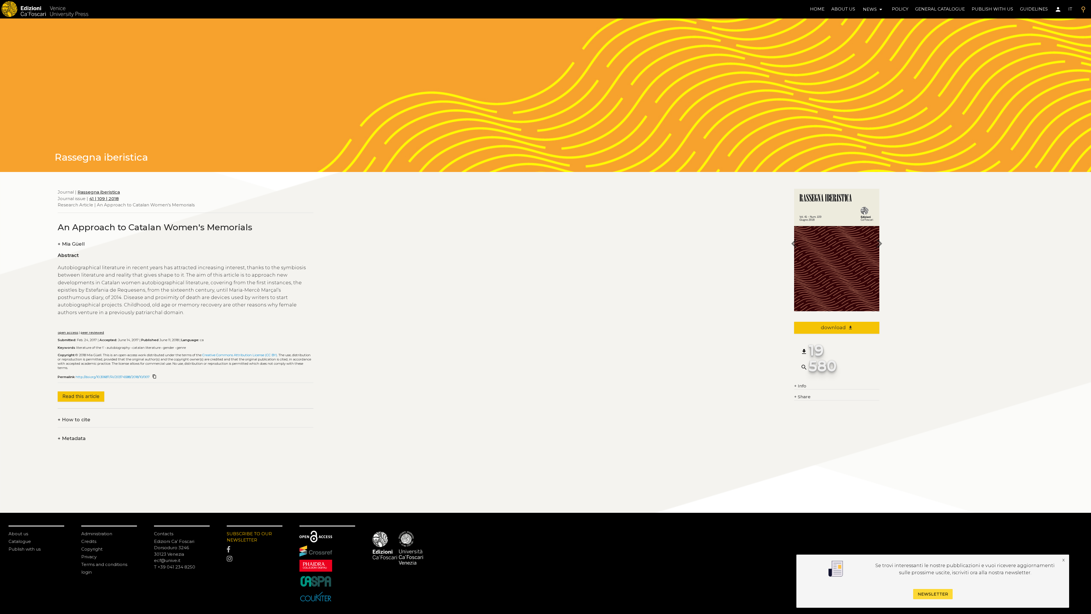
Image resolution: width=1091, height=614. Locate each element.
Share (802, 396)
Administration (96, 533)
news (873, 9)
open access (68, 333)
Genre (181, 348)
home (817, 9)
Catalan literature (146, 348)
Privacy (89, 556)
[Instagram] (254, 559)
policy (900, 9)
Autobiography (118, 348)
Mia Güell (71, 244)
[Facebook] (254, 549)
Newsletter (933, 594)
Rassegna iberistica (99, 192)
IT (1070, 9)
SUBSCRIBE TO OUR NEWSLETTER (249, 537)
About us (843, 9)
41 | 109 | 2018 (104, 198)
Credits (88, 541)
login (86, 572)
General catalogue (940, 9)
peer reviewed (92, 333)
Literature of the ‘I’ (90, 348)
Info (800, 386)
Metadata (72, 438)
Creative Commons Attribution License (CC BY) (239, 355)
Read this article (81, 396)
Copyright (92, 549)
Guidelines (1034, 9)
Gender (168, 348)
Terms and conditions (104, 564)
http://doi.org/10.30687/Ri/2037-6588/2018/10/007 (113, 377)
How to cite (74, 419)
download (837, 327)
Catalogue (20, 541)
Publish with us (992, 9)
